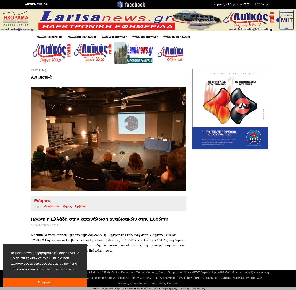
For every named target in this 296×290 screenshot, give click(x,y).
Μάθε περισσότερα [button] (61, 269)
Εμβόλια (80, 206)
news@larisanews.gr (257, 272)
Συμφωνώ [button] (45, 282)
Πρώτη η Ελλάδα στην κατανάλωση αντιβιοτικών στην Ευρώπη (99, 218)
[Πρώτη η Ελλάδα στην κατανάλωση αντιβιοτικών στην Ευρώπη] (101, 139)
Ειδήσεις (42, 200)
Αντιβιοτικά (52, 206)
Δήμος (67, 206)
